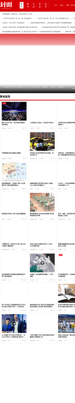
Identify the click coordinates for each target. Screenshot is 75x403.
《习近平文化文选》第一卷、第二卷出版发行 (15, 18)
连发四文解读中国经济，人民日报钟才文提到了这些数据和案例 (49, 23)
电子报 (73, 5)
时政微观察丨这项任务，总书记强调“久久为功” (17, 14)
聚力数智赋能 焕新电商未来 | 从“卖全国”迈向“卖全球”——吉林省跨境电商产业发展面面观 (30, 31)
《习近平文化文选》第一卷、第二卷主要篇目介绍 (51, 18)
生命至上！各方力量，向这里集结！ (12, 23)
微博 (67, 5)
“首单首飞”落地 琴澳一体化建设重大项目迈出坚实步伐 (18, 27)
